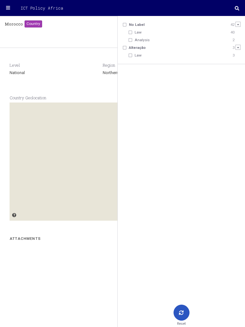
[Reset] (181, 313)
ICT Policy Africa (42, 8)
